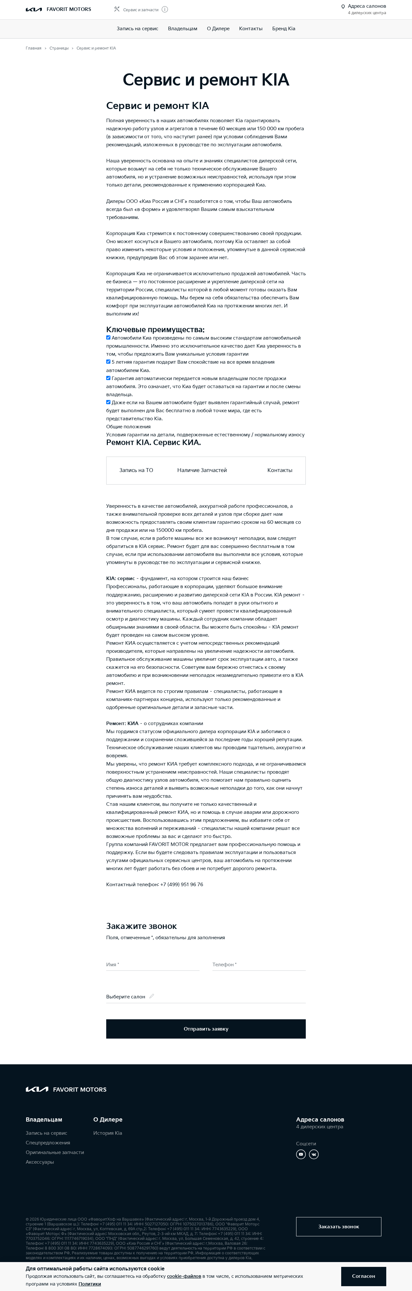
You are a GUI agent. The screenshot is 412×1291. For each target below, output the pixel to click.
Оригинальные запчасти (55, 1153)
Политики (90, 1284)
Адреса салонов (320, 1119)
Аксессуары (40, 1162)
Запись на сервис (137, 29)
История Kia (107, 1133)
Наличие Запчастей (202, 471)
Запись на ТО (136, 471)
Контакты (251, 29)
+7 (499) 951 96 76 (181, 885)
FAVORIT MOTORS (69, 9)
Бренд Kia (283, 29)
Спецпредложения (48, 1143)
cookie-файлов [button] (184, 1276)
